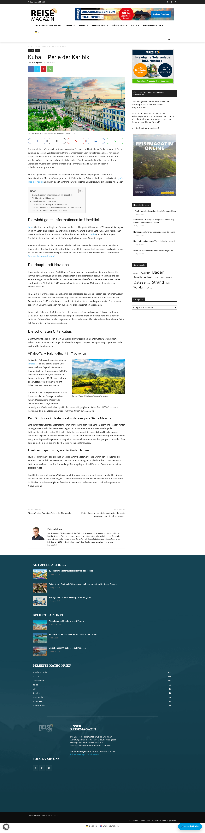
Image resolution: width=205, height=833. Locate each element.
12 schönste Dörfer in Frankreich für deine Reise (154, 211)
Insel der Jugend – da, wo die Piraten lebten (52, 210)
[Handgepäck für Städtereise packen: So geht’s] (40, 601)
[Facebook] (167, 2)
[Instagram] (171, 2)
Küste (157, 278)
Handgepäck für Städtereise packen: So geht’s (154, 232)
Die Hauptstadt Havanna (43, 198)
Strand (158, 282)
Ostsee (139, 282)
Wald (168, 283)
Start (30, 46)
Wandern (139, 287)
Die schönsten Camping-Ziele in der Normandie (49, 513)
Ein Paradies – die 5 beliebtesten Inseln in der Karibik (73, 634)
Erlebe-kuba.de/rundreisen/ (41, 256)
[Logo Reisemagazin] (51, 14)
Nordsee (169, 278)
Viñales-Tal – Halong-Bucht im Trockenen (51, 204)
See (149, 283)
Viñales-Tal (33, 363)
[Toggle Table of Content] (79, 191)
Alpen (136, 272)
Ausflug (145, 272)
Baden (158, 272)
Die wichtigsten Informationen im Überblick (52, 195)
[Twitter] (175, 2)
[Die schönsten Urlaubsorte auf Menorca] (40, 651)
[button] (169, 38)
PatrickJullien (37, 63)
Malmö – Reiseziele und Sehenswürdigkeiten (153, 251)
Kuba (44, 46)
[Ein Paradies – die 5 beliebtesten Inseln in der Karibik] (40, 638)
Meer (162, 278)
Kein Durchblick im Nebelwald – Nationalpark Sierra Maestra (59, 207)
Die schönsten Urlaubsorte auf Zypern (66, 621)
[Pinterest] (43, 69)
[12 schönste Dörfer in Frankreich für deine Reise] (40, 574)
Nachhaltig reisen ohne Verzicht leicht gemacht (154, 241)
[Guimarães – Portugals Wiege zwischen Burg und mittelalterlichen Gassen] (40, 588)
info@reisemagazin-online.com (84, 754)
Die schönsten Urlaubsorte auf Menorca (67, 648)
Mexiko (92, 234)
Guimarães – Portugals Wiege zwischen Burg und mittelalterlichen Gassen (153, 221)
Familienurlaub (143, 277)
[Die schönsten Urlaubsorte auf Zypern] (40, 625)
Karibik (37, 46)
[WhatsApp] (50, 69)
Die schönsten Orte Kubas (44, 201)
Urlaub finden (190, 826)
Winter (149, 288)
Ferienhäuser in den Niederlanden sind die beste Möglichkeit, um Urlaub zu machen (103, 514)
